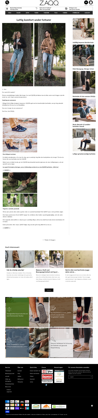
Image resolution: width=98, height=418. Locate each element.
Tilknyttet (20, 382)
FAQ (19, 373)
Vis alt (49, 290)
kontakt (20, 370)
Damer (18, 12)
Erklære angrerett (9, 390)
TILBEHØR (46, 12)
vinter (31, 382)
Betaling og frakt (9, 373)
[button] (7, 2)
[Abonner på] (91, 377)
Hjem (9, 12)
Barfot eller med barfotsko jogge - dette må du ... (77, 271)
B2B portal (20, 379)
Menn (27, 12)
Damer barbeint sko (35, 370)
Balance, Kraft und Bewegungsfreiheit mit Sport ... (47, 271)
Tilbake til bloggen (49, 240)
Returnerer (8, 386)
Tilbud (36, 12)
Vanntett (32, 379)
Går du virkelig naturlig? (15, 270)
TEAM (55, 12)
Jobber (19, 376)
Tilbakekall (8, 370)
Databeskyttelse (9, 384)
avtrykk (7, 376)
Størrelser (76, 12)
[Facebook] (92, 406)
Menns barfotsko (34, 373)
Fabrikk (65, 12)
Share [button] (5, 89)
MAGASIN (87, 12)
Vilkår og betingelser (8, 380)
